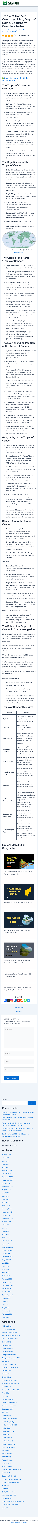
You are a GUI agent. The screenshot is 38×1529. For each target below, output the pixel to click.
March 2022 (6, 1311)
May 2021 (5, 1317)
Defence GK (6, 1374)
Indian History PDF (8, 1431)
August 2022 (6, 1298)
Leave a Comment (8, 30)
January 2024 (6, 1244)
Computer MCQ (7, 1361)
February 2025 (7, 1209)
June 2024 (5, 1228)
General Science (7, 1399)
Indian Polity (6, 1434)
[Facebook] (5, 1000)
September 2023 (7, 1257)
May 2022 (5, 1308)
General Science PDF (9, 1406)
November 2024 (7, 1212)
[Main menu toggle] (34, 3)
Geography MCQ (7, 1409)
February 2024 (7, 1241)
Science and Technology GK (11, 1479)
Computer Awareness (9, 1355)
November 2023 (7, 1250)
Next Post (19, 1011)
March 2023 (6, 1276)
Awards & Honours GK (9, 1332)
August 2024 (6, 1221)
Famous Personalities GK (10, 1390)
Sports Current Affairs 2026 (11, 1482)
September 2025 (7, 1186)
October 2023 (6, 1253)
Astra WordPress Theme (19, 1523)
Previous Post (19, 1007)
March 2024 (6, 1237)
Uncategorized (7, 1498)
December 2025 (7, 1177)
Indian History (6, 1428)
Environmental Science (9, 1380)
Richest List (6, 1473)
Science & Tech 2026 (9, 1476)
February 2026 (7, 1170)
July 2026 (5, 1158)
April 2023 (5, 1273)
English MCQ (6, 1377)
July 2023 (5, 1263)
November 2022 (7, 1289)
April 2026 (5, 1167)
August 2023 (6, 1260)
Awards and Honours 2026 (11, 1335)
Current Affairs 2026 (9, 1364)
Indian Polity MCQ (8, 1438)
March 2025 (6, 1206)
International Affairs (8, 1447)
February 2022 (7, 1314)
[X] (8, 1000)
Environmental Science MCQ (11, 1383)
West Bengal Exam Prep (10, 1505)
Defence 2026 (6, 1371)
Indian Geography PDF (9, 1425)
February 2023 (7, 1279)
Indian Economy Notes (9, 1418)
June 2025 (5, 1196)
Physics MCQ (6, 1463)
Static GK (5, 1489)
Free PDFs (5, 1393)
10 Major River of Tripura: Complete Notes (18, 902)
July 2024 (5, 1225)
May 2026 (5, 1164)
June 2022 (5, 1304)
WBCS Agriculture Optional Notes (13, 1501)
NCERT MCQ (6, 1457)
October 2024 (6, 1215)
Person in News (7, 1460)
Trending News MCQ (9, 1495)
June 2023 (5, 1266)
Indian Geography (8, 1422)
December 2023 (7, 1247)
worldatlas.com (19, 252)
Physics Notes (7, 1466)
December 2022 (7, 1285)
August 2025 (6, 1190)
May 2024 (5, 1231)
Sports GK (5, 1485)
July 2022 (5, 1301)
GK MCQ (5, 1412)
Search (4, 1100)
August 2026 (6, 1154)
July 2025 (5, 1193)
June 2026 (5, 1161)
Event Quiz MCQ (7, 1387)
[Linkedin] (15, 1000)
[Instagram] (11, 1000)
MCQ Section (6, 1450)
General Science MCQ (9, 1403)
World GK (5, 1508)
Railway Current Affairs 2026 (11, 1469)
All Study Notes (7, 1326)
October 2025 (6, 1183)
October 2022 (6, 1292)
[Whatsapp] (25, 1000)
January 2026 (6, 1174)
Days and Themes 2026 (10, 1367)
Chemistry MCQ (7, 1348)
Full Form (5, 1396)
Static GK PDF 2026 (8, 1492)
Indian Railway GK (8, 1441)
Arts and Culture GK (8, 1329)
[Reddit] (21, 1000)
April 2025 (5, 1202)
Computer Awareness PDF (11, 1358)
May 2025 (5, 1199)
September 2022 (7, 1295)
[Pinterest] (18, 1000)
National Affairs (7, 1454)
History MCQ (6, 1415)
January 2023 (6, 1282)
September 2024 (7, 1218)
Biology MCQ (6, 1342)
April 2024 (5, 1234)
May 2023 (5, 1269)
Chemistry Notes (7, 1351)
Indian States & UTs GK (10, 1444)
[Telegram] (28, 1000)
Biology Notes (6, 1345)
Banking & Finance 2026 (10, 1339)
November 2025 (7, 1180)
